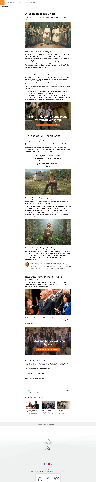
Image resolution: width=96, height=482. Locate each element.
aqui (52, 364)
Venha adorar (29, 318)
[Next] (67, 409)
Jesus (34, 54)
